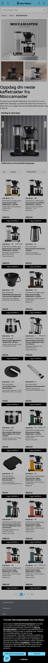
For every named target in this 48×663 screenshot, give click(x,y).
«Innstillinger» (25, 642)
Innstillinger (24, 659)
